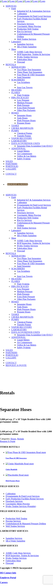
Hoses (13, 439)
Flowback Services (14, 501)
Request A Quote (7, 441)
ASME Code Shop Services (18, 553)
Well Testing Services (15, 526)
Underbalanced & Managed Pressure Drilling (26, 523)
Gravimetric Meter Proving (18, 504)
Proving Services (13, 521)
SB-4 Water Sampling (15, 541)
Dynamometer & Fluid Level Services (23, 496)
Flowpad (10, 563)
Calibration (11, 493)
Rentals (20, 439)
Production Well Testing (16, 518)
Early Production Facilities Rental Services (25, 499)
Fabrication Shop (13, 560)
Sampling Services (14, 538)
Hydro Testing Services (16, 558)
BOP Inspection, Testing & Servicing (22, 555)
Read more (41, 452)
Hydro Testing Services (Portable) (21, 506)
